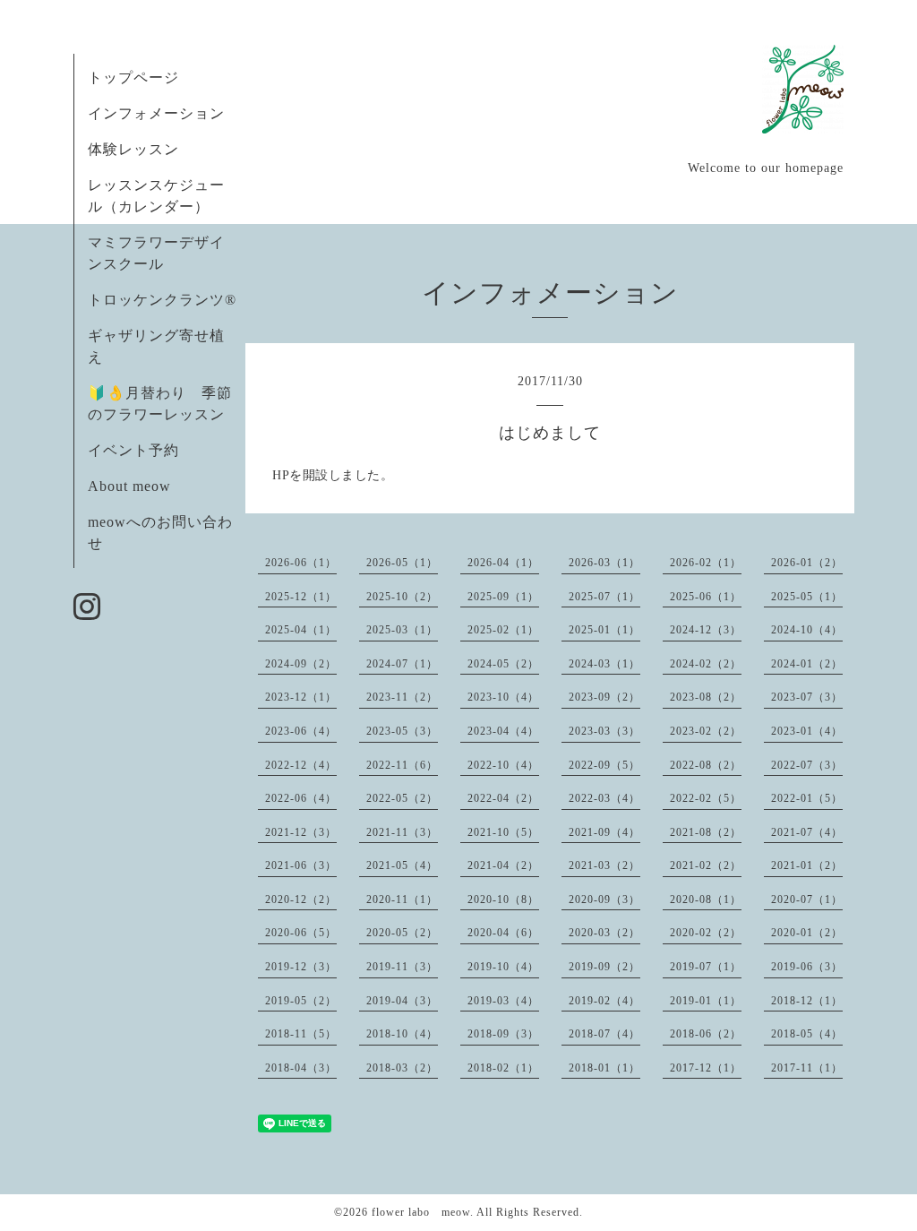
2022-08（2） (705, 765)
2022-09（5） (604, 765)
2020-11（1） (402, 899)
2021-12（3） (301, 832)
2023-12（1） (301, 697)
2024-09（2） (301, 664)
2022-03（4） (604, 798)
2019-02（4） (604, 1000)
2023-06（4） (301, 731)
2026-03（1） (604, 562)
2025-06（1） (705, 596)
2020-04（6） (503, 932)
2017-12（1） (705, 1068)
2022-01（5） (807, 798)
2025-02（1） (503, 630)
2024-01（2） (807, 664)
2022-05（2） (402, 798)
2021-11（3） (402, 832)
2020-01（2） (807, 932)
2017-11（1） (807, 1068)
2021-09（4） (604, 832)
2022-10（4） (503, 765)
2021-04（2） (503, 865)
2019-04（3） (402, 1000)
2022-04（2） (503, 798)
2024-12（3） (705, 630)
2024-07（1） (402, 664)
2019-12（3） (301, 966)
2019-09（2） (604, 966)
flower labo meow (421, 1212)
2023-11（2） (402, 697)
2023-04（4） (503, 731)
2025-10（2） (402, 596)
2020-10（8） (503, 899)
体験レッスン (133, 149)
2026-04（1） (503, 562)
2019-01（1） (705, 1000)
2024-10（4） (807, 630)
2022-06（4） (301, 798)
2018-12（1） (807, 1000)
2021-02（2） (705, 865)
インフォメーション (156, 113)
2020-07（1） (807, 899)
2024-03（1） (604, 664)
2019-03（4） (503, 1000)
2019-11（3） (402, 966)
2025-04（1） (301, 630)
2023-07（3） (807, 697)
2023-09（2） (604, 697)
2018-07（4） (604, 1034)
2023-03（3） (604, 731)
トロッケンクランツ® (162, 299)
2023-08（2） (705, 697)
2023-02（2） (705, 731)
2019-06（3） (807, 966)
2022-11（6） (402, 765)
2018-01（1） (604, 1068)
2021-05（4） (402, 865)
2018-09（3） (503, 1034)
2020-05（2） (402, 932)
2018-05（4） (807, 1034)
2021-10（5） (503, 832)
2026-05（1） (402, 562)
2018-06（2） (705, 1034)
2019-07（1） (705, 966)
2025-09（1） (503, 596)
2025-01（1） (604, 630)
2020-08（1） (705, 899)
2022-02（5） (705, 798)
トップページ (133, 77)
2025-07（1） (604, 596)
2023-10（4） (503, 697)
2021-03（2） (604, 865)
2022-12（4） (301, 765)
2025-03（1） (402, 630)
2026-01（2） (807, 562)
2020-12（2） (301, 899)
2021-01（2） (807, 865)
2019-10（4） (503, 966)
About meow (129, 486)
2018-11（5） (301, 1034)
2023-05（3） (402, 731)
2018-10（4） (402, 1034)
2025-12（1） (301, 596)
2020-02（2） (705, 932)
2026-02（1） (705, 562)
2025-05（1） (807, 596)
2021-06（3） (301, 865)
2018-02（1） (503, 1068)
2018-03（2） (402, 1068)
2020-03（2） (604, 932)
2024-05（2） (503, 664)
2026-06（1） (301, 562)
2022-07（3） (807, 765)
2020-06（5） (301, 932)
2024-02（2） (705, 664)
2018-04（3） (301, 1068)
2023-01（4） (807, 731)
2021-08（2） (705, 832)
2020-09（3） (604, 899)
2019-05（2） (301, 1000)
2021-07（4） (807, 832)
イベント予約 (133, 450)
